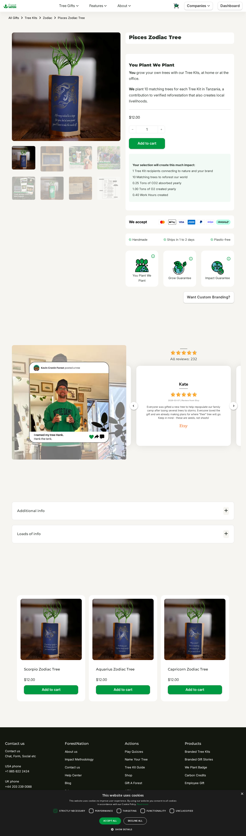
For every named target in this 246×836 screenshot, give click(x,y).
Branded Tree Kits (197, 751)
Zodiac (47, 18)
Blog (68, 783)
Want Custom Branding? (208, 297)
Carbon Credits (195, 775)
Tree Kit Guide (135, 767)
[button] (115, 37)
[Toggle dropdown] (77, 5)
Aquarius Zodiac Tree (115, 669)
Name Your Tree (136, 759)
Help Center (73, 775)
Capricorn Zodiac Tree (188, 669)
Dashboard (230, 6)
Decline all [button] (135, 820)
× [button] (242, 794)
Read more (143, 804)
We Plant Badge (196, 767)
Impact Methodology (79, 759)
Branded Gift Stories (199, 759)
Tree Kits (31, 18)
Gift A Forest (133, 783)
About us (71, 751)
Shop (128, 775)
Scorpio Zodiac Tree (42, 669)
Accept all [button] (110, 820)
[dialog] (123, 813)
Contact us (72, 767)
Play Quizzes (134, 751)
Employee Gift (194, 783)
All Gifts (13, 18)
